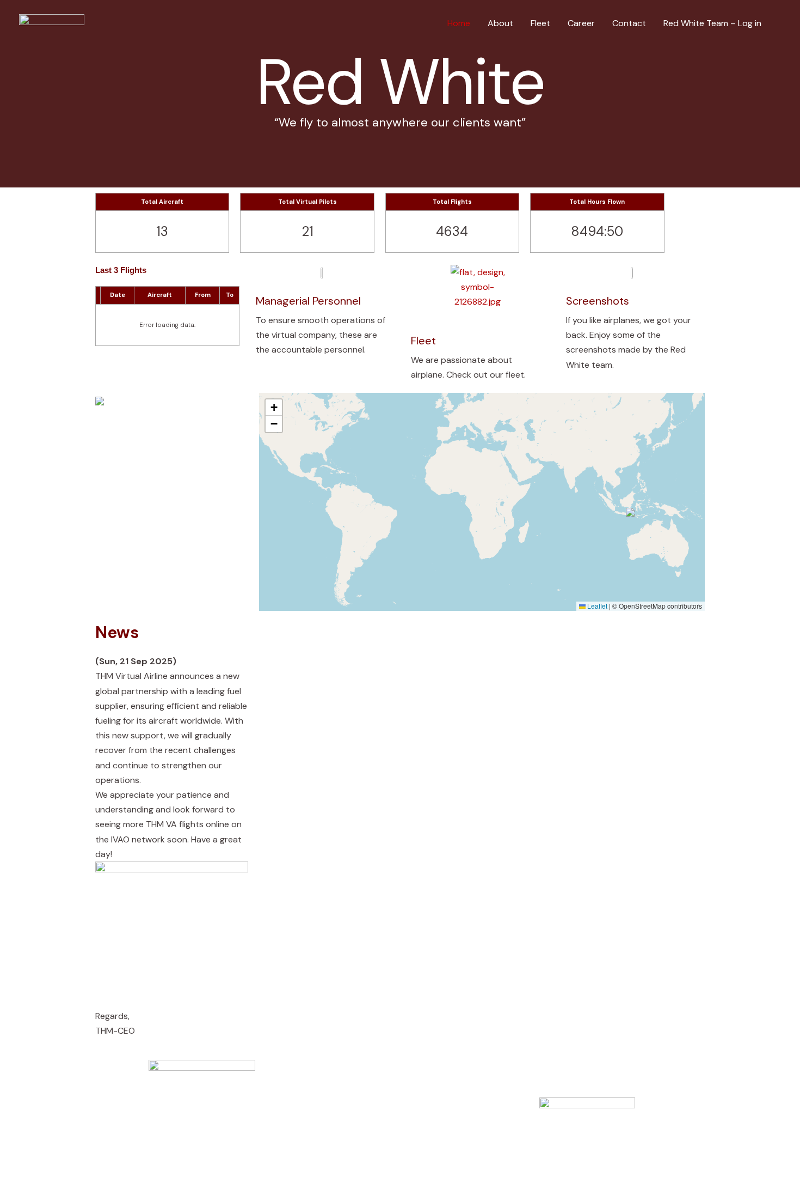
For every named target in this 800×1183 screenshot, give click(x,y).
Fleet (540, 23)
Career (581, 23)
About (500, 23)
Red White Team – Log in (712, 23)
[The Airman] (51, 22)
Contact (629, 23)
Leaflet (596, 605)
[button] (631, 513)
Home (458, 23)
